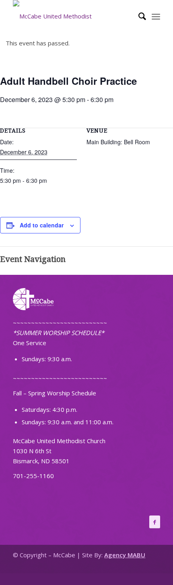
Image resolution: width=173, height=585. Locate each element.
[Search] (138, 16)
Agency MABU (124, 555)
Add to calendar (42, 225)
